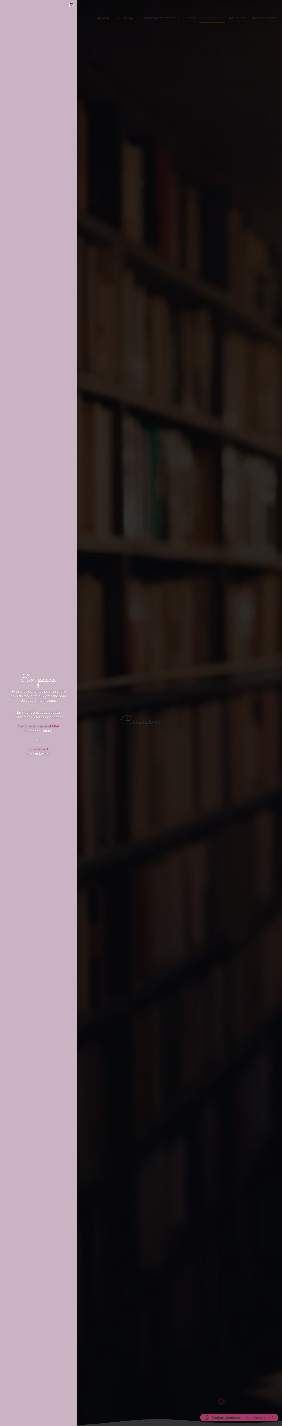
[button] (239, 1417)
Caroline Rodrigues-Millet (38, 726)
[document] (141, 713)
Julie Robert (38, 749)
